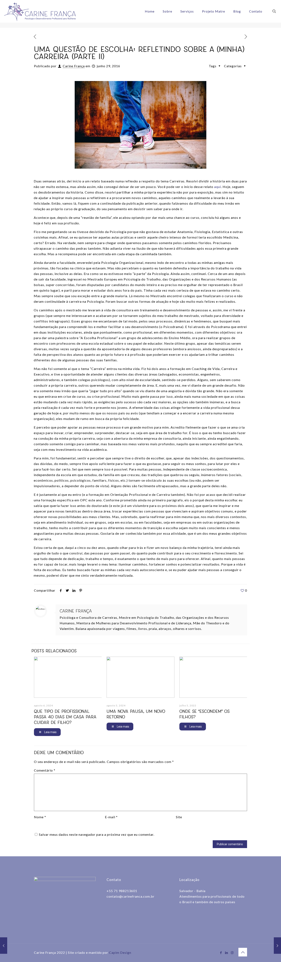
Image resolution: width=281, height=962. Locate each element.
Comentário (44, 770)
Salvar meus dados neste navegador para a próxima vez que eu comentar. (96, 834)
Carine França (74, 66)
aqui (217, 187)
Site (179, 817)
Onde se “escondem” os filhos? (204, 714)
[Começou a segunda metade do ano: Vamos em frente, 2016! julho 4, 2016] (277, 945)
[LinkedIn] (226, 952)
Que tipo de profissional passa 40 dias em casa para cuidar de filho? (65, 716)
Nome (40, 817)
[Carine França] (40, 11)
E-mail (111, 817)
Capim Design (120, 952)
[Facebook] (221, 952)
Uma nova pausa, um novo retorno (136, 714)
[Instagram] (232, 952)
